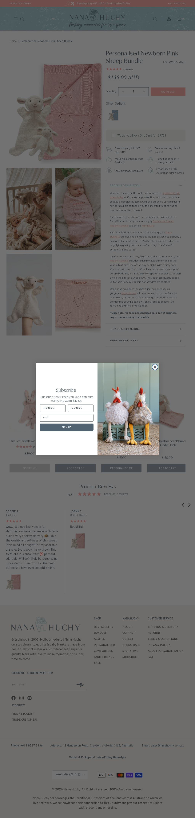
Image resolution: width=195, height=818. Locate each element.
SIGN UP (66, 427)
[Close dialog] (155, 367)
